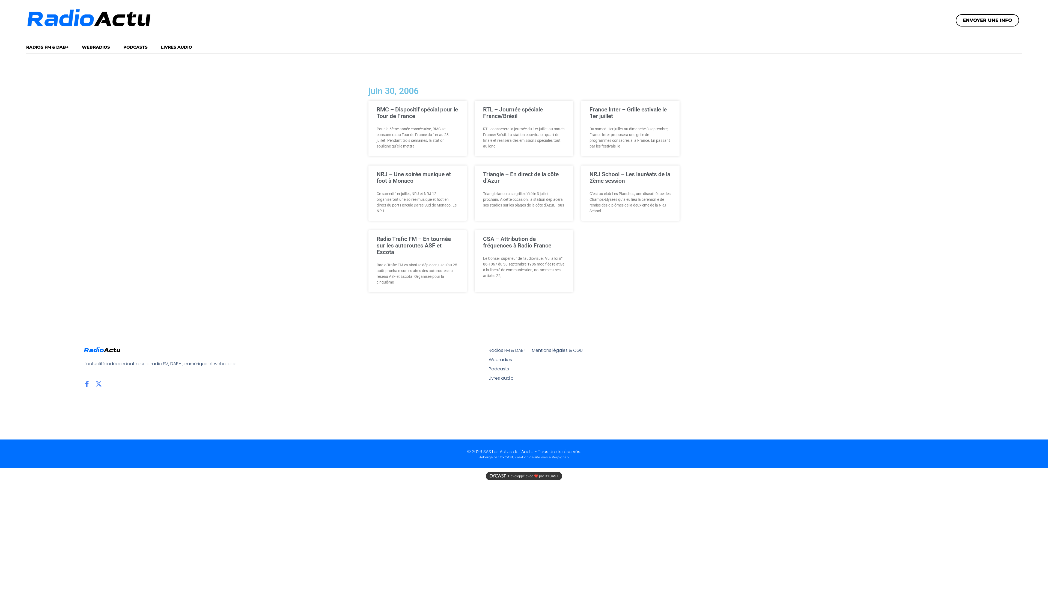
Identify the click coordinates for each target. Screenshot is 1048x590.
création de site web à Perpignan (542, 457)
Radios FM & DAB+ (47, 47)
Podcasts (135, 47)
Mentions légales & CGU (557, 350)
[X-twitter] (99, 384)
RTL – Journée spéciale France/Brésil (513, 112)
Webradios (96, 47)
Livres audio (176, 47)
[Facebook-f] (87, 384)
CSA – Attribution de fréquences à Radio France (517, 242)
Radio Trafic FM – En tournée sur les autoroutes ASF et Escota (414, 245)
